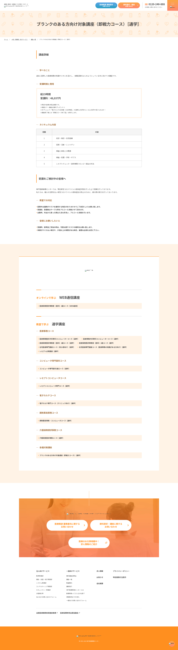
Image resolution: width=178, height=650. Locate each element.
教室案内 (69, 583)
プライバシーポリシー (121, 571)
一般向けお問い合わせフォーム (76, 600)
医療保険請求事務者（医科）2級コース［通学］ (57, 343)
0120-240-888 (157, 4)
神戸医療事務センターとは (75, 590)
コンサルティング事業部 (44, 586)
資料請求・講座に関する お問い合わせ (111, 525)
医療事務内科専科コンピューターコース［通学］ (101, 339)
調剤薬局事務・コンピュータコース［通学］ (56, 420)
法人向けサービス (42, 571)
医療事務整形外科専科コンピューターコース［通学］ (59, 339)
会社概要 (100, 583)
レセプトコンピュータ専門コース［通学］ (55, 386)
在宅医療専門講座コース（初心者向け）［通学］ (57, 347)
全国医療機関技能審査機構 (46, 613)
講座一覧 (69, 579)
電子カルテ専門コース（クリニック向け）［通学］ (58, 403)
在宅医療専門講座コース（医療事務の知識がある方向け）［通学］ (103, 347)
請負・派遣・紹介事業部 (44, 579)
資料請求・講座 (129, 5)
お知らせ (100, 577)
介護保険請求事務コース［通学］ (52, 438)
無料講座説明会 (71, 576)
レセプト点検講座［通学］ (49, 351)
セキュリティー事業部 (43, 590)
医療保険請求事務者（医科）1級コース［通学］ (97, 343)
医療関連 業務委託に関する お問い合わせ (67, 525)
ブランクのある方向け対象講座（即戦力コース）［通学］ (60, 455)
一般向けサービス (73, 571)
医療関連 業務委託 (106, 5)
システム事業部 (41, 583)
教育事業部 (39, 576)
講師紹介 (69, 586)
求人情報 (100, 571)
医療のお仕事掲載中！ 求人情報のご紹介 (89, 543)
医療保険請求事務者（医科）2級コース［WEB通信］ (59, 306)
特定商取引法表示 (119, 577)
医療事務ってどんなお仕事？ (75, 593)
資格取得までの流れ (72, 597)
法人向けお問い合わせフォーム (46, 597)
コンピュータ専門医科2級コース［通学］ (55, 368)
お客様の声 (39, 593)
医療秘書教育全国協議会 (69, 613)
